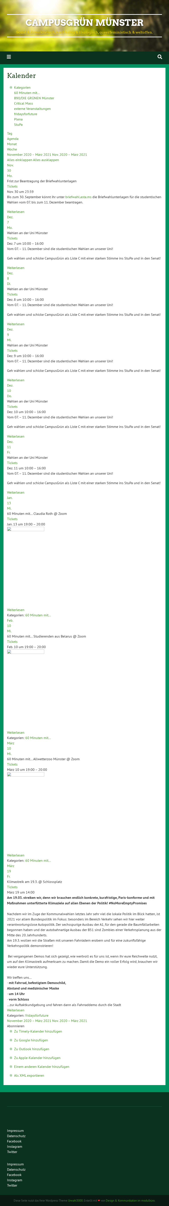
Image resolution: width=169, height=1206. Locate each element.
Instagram (14, 1146)
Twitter (12, 1152)
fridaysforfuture (25, 114)
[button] (15, 1026)
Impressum (15, 1130)
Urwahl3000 (75, 1200)
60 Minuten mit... (27, 92)
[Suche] (160, 57)
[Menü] (9, 57)
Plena (18, 119)
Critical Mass (23, 103)
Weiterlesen (15, 211)
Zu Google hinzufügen (31, 1040)
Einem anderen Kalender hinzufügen (41, 1066)
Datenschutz (16, 1136)
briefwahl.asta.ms (78, 197)
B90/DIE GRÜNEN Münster (34, 98)
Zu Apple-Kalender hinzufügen (37, 1057)
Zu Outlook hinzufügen (31, 1049)
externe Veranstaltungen (32, 108)
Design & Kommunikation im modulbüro (130, 1200)
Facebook (14, 1141)
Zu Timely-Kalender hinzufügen (38, 1031)
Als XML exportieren (29, 1075)
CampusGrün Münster (84, 22)
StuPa (18, 124)
